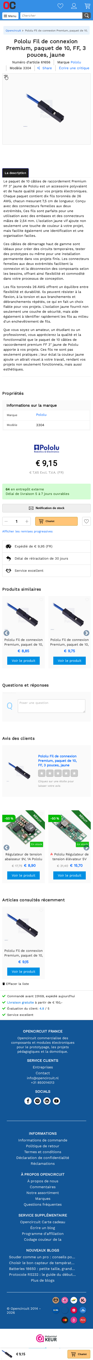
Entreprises (43, 1067)
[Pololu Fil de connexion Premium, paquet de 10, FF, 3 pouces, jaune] (20, 771)
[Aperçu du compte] (70, 6)
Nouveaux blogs (42, 1250)
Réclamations (43, 1163)
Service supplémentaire (43, 1215)
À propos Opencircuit (43, 1174)
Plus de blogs (42, 1280)
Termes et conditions (42, 1152)
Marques (42, 1198)
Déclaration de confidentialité (42, 1158)
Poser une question (33, 702)
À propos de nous (42, 1181)
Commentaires (43, 1187)
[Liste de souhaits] (56, 6)
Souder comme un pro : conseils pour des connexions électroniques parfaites (43, 1257)
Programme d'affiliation (43, 1234)
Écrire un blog (42, 1228)
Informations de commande (42, 1140)
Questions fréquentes (43, 1204)
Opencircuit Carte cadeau (42, 1222)
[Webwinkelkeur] (46, 1338)
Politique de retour (42, 1146)
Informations (43, 1133)
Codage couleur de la (42, 1239)
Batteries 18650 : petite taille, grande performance (43, 1269)
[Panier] (83, 6)
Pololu (41, 415)
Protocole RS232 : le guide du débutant (43, 1274)
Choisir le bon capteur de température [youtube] (43, 1263)
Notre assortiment (42, 1193)
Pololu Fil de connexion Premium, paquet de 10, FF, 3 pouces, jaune (57, 760)
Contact (43, 1073)
